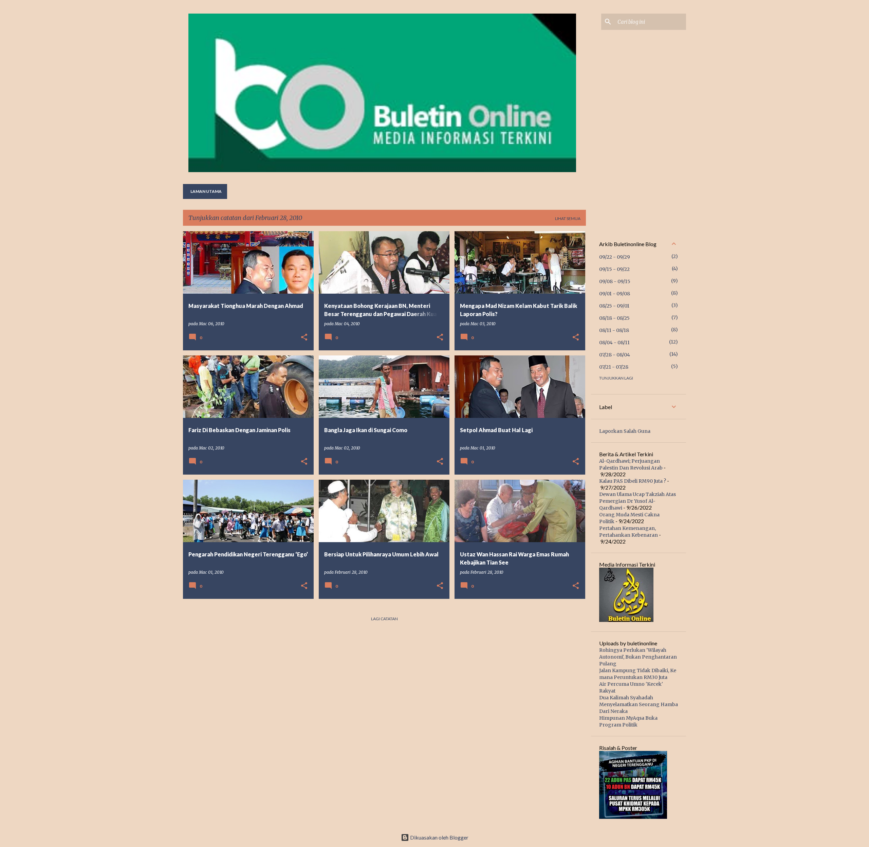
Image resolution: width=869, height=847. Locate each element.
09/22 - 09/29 (614, 257)
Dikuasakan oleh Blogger (438, 837)
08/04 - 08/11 (614, 342)
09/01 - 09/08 (614, 294)
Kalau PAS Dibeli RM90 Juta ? (632, 481)
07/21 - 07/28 (613, 367)
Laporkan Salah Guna (624, 431)
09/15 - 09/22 (614, 269)
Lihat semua (567, 218)
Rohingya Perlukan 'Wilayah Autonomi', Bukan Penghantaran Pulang (638, 657)
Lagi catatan (384, 618)
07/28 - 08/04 (614, 355)
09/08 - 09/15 (614, 281)
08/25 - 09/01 (614, 306)
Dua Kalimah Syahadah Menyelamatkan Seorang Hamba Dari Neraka (638, 704)
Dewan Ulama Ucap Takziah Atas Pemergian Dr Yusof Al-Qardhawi (637, 501)
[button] (304, 337)
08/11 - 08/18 (614, 330)
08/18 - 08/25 (614, 318)
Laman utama (206, 191)
